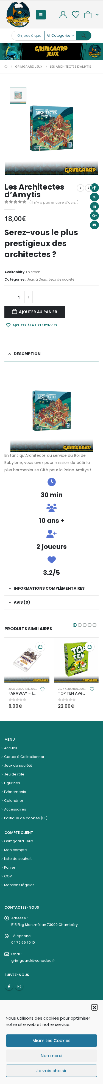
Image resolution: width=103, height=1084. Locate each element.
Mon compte (15, 850)
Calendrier (13, 800)
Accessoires (15, 809)
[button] (94, 1007)
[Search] (83, 35)
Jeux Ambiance (68, 689)
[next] (89, 188)
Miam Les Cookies (51, 1040)
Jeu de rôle (14, 774)
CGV (8, 876)
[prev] (80, 188)
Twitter (94, 197)
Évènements (15, 791)
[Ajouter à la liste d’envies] (42, 689)
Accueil (10, 748)
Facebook (94, 187)
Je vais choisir (51, 1071)
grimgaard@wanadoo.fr (33, 960)
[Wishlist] (75, 14)
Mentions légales (19, 885)
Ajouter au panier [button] (40, 647)
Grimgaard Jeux (18, 841)
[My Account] (63, 14)
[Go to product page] (26, 660)
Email (94, 225)
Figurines (12, 783)
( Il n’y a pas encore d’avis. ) (54, 202)
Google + (94, 215)
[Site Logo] (18, 14)
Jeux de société (61, 279)
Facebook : (9, 986)
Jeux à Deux (37, 279)
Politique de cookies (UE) (26, 818)
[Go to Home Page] (5, 66)
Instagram (19, 986)
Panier (9, 867)
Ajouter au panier (38, 311)
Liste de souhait (18, 858)
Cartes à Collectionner (24, 756)
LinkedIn (94, 206)
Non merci (51, 1056)
